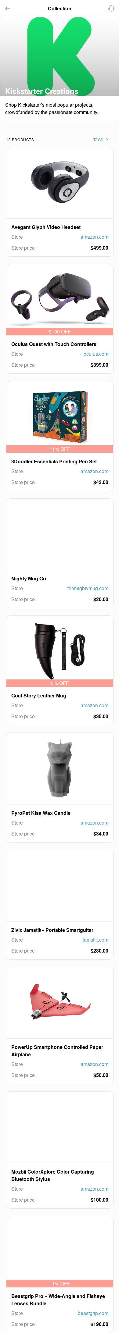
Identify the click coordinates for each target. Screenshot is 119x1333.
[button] (7, 8)
